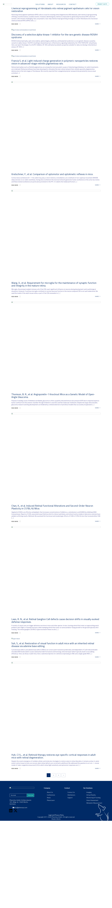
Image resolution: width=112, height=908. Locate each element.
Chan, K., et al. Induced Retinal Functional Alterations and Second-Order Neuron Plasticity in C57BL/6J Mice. (52, 507)
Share (97, 24)
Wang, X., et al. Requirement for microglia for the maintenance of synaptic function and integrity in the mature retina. (53, 284)
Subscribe (30, 795)
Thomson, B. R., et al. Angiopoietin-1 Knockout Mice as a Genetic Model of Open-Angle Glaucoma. (53, 395)
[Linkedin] (11, 811)
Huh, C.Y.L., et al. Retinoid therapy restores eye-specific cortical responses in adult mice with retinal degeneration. (53, 756)
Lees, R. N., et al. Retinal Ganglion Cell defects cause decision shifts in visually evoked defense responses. (55, 620)
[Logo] (11, 4)
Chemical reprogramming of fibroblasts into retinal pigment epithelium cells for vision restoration (55, 9)
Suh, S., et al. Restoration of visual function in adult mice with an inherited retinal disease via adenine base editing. (52, 645)
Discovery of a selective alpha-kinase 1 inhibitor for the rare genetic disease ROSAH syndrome (54, 36)
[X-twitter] (15, 811)
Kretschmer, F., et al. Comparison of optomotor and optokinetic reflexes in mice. (52, 174)
